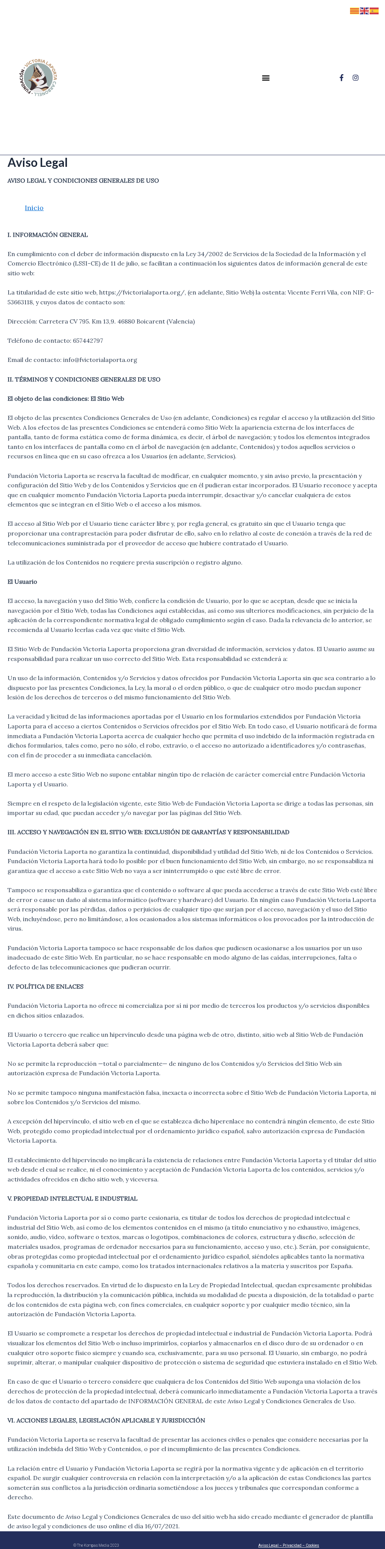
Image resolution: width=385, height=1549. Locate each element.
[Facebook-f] (341, 77)
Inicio (34, 207)
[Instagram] (355, 77)
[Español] (374, 10)
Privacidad (292, 1545)
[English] (365, 10)
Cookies (312, 1545)
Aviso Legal (268, 1545)
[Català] (355, 10)
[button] (265, 77)
